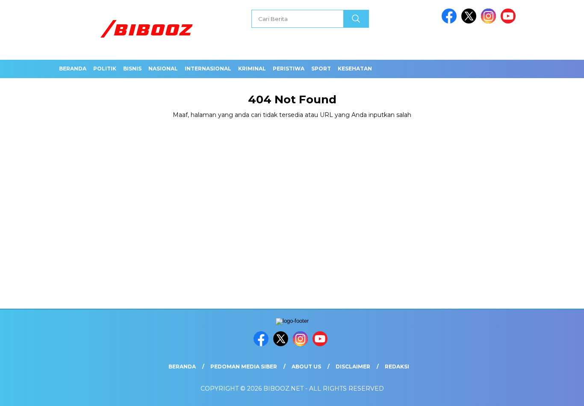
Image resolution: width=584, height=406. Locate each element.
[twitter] (470, 21)
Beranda (72, 68)
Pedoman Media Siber (243, 366)
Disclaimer (353, 366)
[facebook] (451, 21)
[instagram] (490, 21)
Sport (321, 68)
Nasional (163, 68)
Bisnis (132, 68)
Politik (104, 68)
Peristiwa (288, 68)
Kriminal (252, 68)
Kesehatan (355, 68)
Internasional (208, 68)
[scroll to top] (559, 392)
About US (306, 366)
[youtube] (510, 21)
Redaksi (397, 366)
